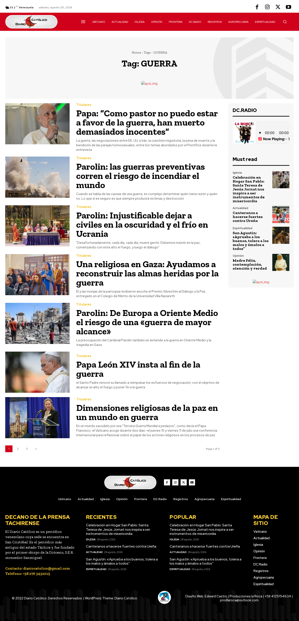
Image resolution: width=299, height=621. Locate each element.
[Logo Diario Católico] (38, 22)
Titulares (83, 104)
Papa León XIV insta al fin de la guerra (138, 369)
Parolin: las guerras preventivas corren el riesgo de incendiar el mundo (140, 175)
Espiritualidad (242, 228)
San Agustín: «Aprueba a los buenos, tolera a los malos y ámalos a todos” (251, 240)
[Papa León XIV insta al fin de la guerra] (37, 372)
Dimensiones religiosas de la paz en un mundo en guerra (147, 412)
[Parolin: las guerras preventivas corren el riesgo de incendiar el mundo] (37, 177)
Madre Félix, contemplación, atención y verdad (250, 264)
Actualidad (240, 208)
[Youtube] (288, 7)
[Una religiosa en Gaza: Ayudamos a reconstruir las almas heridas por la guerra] (37, 274)
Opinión (238, 255)
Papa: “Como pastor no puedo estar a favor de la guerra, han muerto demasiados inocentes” (147, 122)
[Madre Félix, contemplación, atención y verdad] (280, 262)
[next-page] (35, 448)
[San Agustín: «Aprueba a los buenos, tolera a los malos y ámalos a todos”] (280, 235)
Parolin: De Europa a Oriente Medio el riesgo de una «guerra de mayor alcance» (147, 322)
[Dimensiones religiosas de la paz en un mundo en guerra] (37, 417)
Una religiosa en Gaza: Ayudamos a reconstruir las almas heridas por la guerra (147, 273)
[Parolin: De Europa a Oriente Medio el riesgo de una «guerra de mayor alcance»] (37, 323)
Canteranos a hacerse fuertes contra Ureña (248, 216)
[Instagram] (267, 7)
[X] (278, 7)
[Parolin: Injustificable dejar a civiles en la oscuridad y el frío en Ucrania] (37, 225)
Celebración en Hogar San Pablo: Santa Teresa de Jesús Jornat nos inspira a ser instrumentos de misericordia (249, 189)
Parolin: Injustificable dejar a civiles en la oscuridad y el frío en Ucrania (142, 224)
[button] (285, 22)
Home (136, 52)
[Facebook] (257, 7)
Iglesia (237, 172)
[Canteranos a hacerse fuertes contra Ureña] (280, 214)
